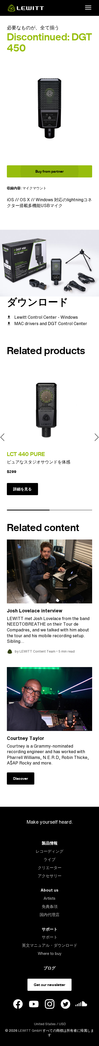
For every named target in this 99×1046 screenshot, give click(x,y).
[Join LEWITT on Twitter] (65, 1004)
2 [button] (71, 510)
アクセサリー (50, 876)
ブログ (49, 968)
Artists (49, 898)
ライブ (49, 859)
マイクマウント (34, 188)
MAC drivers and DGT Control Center (50, 323)
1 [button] (28, 510)
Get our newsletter (49, 984)
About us (49, 890)
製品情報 (50, 843)
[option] (49, 108)
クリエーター (50, 867)
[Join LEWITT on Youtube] (34, 1004)
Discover (20, 778)
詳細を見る (22, 489)
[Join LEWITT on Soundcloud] (81, 1005)
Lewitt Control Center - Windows (46, 317)
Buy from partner (49, 171)
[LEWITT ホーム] (25, 10)
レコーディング (49, 851)
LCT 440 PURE (26, 454)
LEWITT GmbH (30, 1030)
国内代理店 (49, 914)
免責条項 (50, 906)
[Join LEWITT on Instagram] (50, 1004)
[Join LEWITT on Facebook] (18, 1004)
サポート (50, 929)
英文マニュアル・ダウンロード (49, 945)
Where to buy (50, 953)
